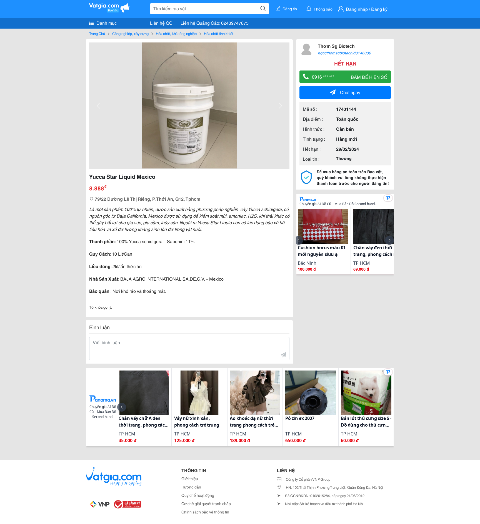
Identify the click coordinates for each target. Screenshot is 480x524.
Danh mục (106, 22)
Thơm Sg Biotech (336, 45)
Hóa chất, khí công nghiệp (176, 33)
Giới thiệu (189, 478)
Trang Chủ (97, 33)
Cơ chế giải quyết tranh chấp (206, 503)
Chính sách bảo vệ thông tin (205, 512)
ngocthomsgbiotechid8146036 (344, 53)
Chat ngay (350, 92)
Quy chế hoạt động (197, 495)
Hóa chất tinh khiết (218, 33)
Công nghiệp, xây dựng (130, 33)
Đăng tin (289, 8)
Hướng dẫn (191, 487)
